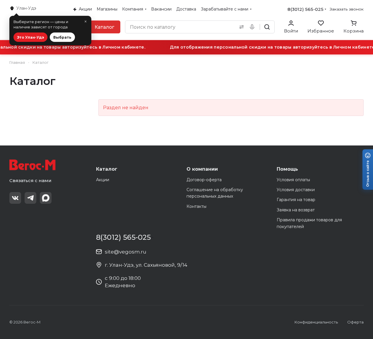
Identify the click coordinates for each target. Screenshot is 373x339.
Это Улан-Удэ (30, 37)
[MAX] (46, 198)
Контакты (196, 206)
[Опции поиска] (240, 27)
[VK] (15, 198)
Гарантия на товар (296, 199)
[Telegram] (30, 198)
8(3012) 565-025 (306, 9)
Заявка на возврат (296, 210)
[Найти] (267, 27)
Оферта (355, 322)
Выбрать (62, 37)
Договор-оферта (204, 179)
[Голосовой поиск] (253, 27)
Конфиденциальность (316, 322)
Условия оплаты (293, 179)
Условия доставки (296, 189)
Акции (102, 179)
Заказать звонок (347, 9)
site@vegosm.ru (125, 252)
